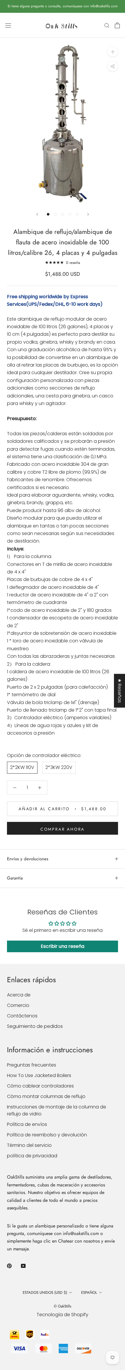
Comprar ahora (62, 829)
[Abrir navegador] (8, 25)
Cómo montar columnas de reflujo (46, 1096)
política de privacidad (32, 1155)
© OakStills (62, 1306)
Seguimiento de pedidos (35, 1026)
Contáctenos (22, 1015)
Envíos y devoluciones (27, 859)
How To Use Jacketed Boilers (39, 1075)
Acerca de (19, 994)
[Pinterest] (9, 1266)
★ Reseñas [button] (119, 690)
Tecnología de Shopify (62, 1314)
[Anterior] (37, 214)
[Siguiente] (88, 214)
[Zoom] (113, 52)
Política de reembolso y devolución (47, 1134)
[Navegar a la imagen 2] (55, 214)
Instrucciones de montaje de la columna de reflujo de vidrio (56, 1110)
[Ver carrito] (117, 25)
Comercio (18, 1005)
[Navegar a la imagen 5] (77, 214)
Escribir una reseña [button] (62, 946)
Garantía (15, 878)
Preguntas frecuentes (31, 1065)
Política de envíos (27, 1124)
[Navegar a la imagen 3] (62, 214)
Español (89, 1292)
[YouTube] (23, 1266)
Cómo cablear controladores (40, 1086)
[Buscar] (107, 25)
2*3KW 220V (58, 767)
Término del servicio (29, 1145)
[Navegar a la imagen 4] (70, 214)
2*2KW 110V (22, 767)
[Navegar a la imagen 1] (48, 214)
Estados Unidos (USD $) (45, 1292)
